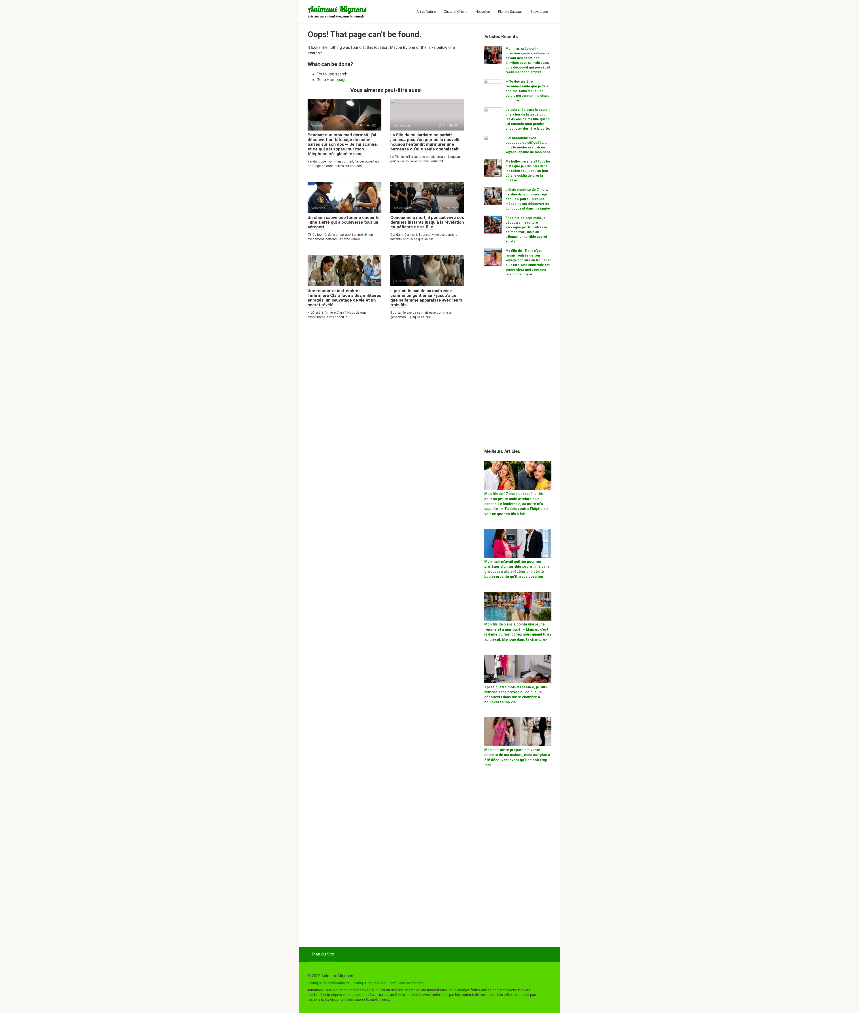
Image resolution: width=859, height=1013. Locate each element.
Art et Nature (426, 12)
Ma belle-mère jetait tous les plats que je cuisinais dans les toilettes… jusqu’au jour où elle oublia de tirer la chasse (528, 170)
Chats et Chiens (455, 12)
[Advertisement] (517, 364)
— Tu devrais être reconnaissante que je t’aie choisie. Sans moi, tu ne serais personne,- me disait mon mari (527, 90)
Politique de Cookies (369, 983)
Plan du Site (323, 954)
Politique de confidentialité (329, 983)
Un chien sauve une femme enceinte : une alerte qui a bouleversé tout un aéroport (344, 222)
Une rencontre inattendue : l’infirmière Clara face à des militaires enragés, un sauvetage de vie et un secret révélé (344, 297)
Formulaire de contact (405, 983)
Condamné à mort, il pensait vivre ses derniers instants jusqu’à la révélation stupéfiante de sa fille (427, 222)
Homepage (337, 79)
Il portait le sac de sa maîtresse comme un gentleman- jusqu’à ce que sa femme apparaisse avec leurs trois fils (426, 297)
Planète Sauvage (510, 12)
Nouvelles (482, 12)
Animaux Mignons (337, 9)
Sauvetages (539, 12)
